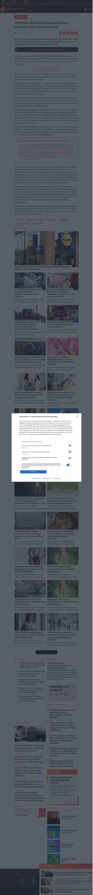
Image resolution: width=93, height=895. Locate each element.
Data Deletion (36, 478)
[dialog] (46, 447)
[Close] (78, 417)
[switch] (69, 445)
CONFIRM (33, 472)
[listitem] (46, 441)
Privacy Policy (57, 478)
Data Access (46, 478)
